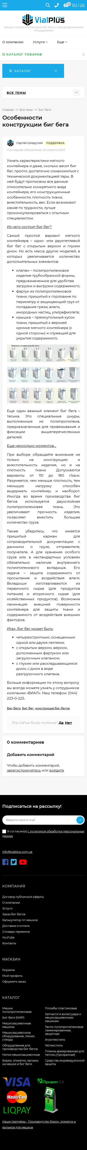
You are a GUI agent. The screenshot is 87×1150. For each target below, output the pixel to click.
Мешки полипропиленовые (17, 1010)
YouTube (8, 937)
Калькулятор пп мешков (20, 920)
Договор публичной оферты (23, 897)
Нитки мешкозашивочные (21, 1054)
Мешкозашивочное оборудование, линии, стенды (18, 1036)
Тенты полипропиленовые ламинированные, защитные (64, 1030)
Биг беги (45, 109)
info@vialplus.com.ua (17, 852)
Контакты (9, 943)
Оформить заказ (14, 981)
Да (61, 722)
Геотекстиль (54, 1045)
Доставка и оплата (15, 926)
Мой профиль (12, 975)
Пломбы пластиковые (61, 1008)
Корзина (8, 970)
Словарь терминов (16, 931)
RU (74, 5)
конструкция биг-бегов (52, 708)
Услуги (7, 908)
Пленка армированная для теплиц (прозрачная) (64, 1052)
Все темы (26, 109)
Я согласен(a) (43, 833)
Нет (68, 722)
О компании (11, 902)
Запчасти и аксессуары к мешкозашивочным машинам (63, 1017)
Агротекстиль (55, 1039)
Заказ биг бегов (13, 914)
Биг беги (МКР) (13, 1017)
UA (82, 5)
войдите (56, 770)
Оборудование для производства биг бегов (20, 1047)
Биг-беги (13, 708)
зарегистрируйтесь (24, 770)
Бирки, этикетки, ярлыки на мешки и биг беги (20, 1062)
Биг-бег (28, 708)
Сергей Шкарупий (29, 143)
